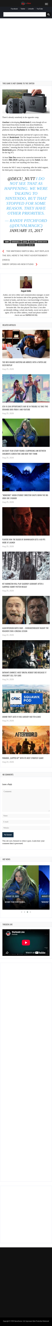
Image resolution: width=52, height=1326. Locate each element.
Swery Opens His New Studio (17, 264)
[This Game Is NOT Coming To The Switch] (26, 101)
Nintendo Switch (42, 242)
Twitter (23, 9)
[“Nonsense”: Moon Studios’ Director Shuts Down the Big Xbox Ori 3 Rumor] (26, 477)
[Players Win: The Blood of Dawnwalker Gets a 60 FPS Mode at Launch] (26, 521)
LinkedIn (31, 9)
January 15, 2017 (26, 230)
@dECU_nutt (21, 178)
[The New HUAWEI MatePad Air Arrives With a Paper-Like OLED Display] (26, 344)
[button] (21, 912)
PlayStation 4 (22, 245)
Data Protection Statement (41, 1321)
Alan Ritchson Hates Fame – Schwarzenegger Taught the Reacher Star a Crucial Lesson (25, 630)
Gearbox (25, 242)
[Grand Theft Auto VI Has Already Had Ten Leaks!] (26, 698)
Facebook (14, 9)
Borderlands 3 (16, 242)
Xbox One (31, 245)
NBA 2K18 (32, 242)
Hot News (6, 859)
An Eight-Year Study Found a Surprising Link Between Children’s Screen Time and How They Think (24, 452)
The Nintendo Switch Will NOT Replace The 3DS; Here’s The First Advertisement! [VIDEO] (25, 255)
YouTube (40, 9)
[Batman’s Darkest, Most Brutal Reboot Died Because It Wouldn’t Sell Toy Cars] (26, 654)
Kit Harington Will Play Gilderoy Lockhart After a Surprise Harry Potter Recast (22, 585)
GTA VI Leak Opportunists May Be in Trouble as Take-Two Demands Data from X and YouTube (25, 408)
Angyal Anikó (26, 290)
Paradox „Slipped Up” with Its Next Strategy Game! (23, 758)
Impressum (29, 1321)
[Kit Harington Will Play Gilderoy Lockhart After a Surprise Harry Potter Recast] (26, 566)
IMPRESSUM (31, 315)
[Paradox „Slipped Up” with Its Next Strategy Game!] (26, 740)
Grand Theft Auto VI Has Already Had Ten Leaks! (21, 716)
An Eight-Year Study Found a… (15, 902)
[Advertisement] (26, 47)
